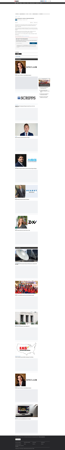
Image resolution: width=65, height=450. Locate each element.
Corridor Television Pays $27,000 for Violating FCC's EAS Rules (44, 91)
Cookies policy (43, 442)
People (19, 16)
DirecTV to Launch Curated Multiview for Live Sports (44, 97)
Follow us (32, 22)
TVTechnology (18, 56)
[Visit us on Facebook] (40, 1)
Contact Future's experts (27, 442)
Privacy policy (34, 442)
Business (16, 16)
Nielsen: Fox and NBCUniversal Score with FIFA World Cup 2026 (44, 85)
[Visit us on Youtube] (44, 1)
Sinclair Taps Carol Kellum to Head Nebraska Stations (44, 94)
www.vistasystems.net (26, 36)
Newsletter (36, 22)
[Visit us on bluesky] (45, 1)
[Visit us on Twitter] (41, 1)
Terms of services (26, 45)
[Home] (15, 3)
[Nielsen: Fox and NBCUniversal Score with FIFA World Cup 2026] (44, 83)
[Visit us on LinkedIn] (43, 1)
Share (17, 22)
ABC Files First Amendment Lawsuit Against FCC (44, 88)
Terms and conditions (18, 442)
